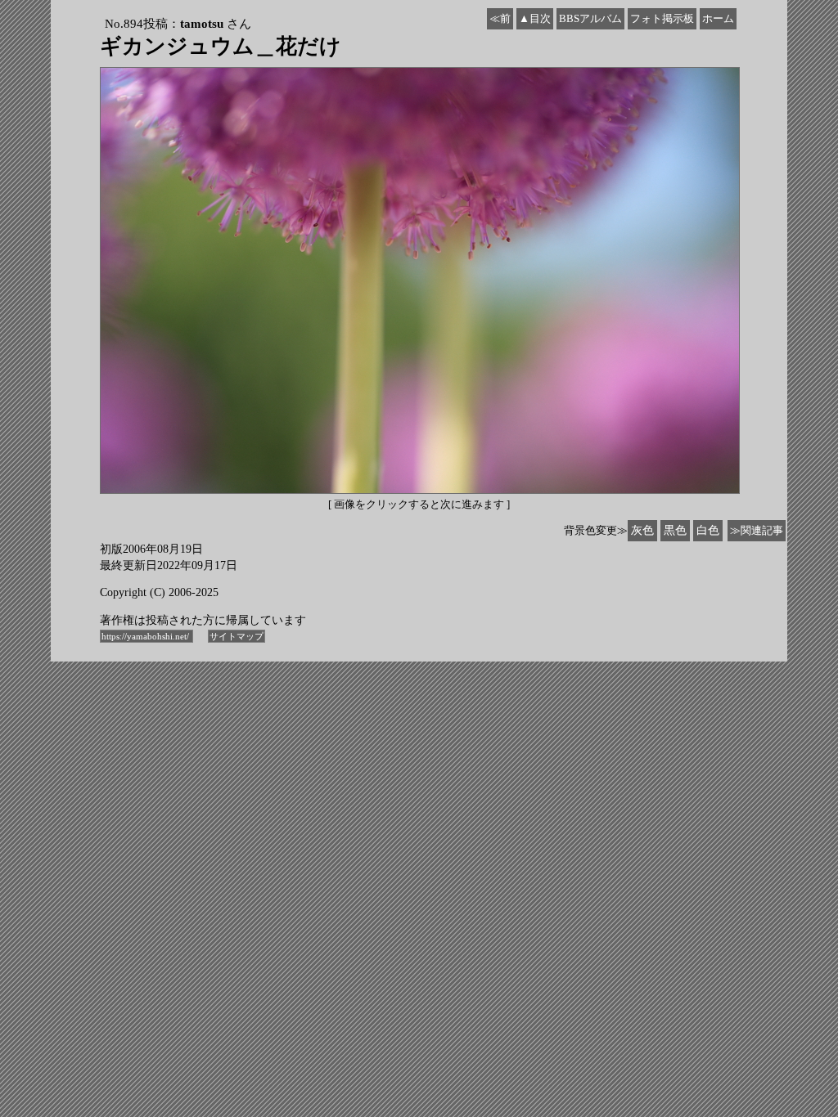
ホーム (718, 18)
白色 (707, 530)
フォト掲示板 (662, 18)
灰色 (642, 530)
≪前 (500, 18)
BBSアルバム (590, 18)
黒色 (675, 530)
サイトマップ (237, 636)
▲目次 (535, 18)
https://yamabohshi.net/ (146, 636)
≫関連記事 (756, 530)
